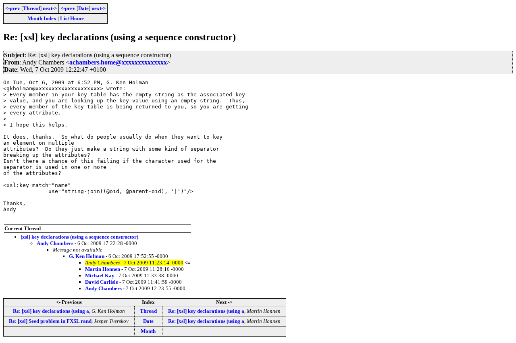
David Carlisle (101, 282)
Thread (31, 8)
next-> (50, 8)
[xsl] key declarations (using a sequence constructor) (79, 237)
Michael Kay (99, 275)
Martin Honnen (102, 269)
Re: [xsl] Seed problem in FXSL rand (50, 321)
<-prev (12, 8)
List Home (72, 18)
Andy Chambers (55, 243)
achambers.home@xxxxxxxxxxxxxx (118, 62)
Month (148, 331)
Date (83, 8)
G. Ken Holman (86, 256)
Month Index (41, 18)
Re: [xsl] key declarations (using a (51, 311)
